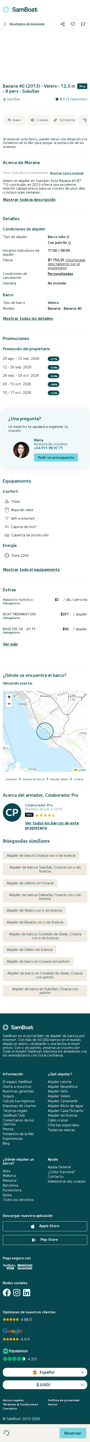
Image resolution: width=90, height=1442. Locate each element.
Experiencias (13, 1138)
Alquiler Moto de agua (65, 1106)
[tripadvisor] (16, 1351)
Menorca (9, 1180)
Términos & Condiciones (20, 1404)
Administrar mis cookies (67, 1181)
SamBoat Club (14, 1115)
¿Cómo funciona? (61, 1172)
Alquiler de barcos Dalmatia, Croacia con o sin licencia (45, 896)
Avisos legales (13, 1400)
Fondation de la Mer (18, 1134)
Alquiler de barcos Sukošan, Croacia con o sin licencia (45, 869)
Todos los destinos (18, 1200)
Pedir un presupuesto (56, 457)
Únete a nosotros (17, 1087)
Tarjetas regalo (15, 1111)
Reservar (72, 1433)
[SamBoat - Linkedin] (27, 1293)
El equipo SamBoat (17, 1082)
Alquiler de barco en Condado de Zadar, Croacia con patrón (45, 975)
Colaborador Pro (39, 805)
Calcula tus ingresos (19, 1101)
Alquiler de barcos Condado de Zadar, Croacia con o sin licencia (45, 936)
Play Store (48, 1239)
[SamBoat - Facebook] (7, 1293)
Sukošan (13, 99)
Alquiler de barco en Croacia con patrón (38, 961)
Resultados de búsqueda (27, 23)
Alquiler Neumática (62, 1087)
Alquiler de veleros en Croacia (30, 883)
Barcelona (10, 1185)
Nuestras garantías (18, 1091)
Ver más (10, 644)
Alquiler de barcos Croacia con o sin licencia (41, 855)
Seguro (8, 1096)
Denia (7, 1195)
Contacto (55, 1176)
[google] (12, 1331)
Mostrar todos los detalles (28, 318)
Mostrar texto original (66, 173)
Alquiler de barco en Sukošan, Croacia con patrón (45, 991)
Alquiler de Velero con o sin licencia (34, 910)
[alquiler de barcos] (20, 9)
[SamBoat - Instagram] (17, 1293)
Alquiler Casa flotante (65, 1111)
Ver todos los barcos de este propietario (52, 825)
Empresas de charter (19, 1106)
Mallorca (9, 1176)
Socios (52, 1404)
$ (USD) (43, 1384)
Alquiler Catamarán (63, 1101)
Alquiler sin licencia (62, 1115)
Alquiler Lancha (60, 1082)
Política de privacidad (63, 1400)
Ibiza (6, 1171)
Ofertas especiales (63, 1125)
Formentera (12, 1190)
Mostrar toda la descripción (29, 199)
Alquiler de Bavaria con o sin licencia (35, 922)
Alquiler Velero (59, 1096)
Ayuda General (59, 1167)
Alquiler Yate (58, 1091)
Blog (6, 1143)
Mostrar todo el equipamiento (31, 569)
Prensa (8, 1129)
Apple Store (48, 1225)
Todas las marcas (61, 1130)
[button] (9, 697)
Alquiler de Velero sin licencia (29, 949)
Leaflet (81, 770)
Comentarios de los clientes (18, 1122)
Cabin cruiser (58, 1120)
